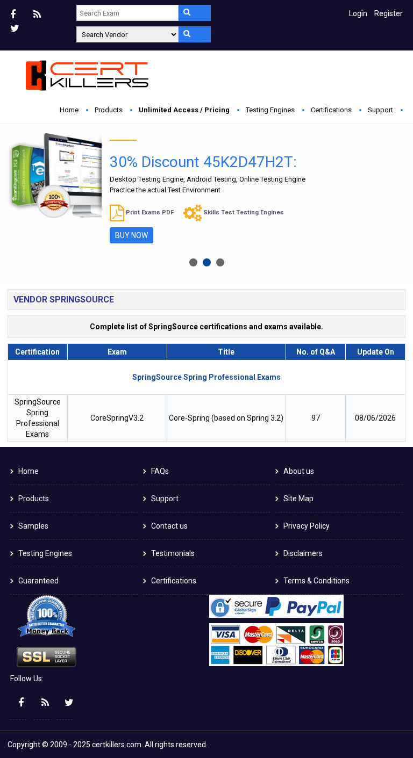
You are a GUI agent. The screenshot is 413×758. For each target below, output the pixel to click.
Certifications (331, 110)
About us (298, 471)
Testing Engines (270, 110)
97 (315, 418)
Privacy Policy (306, 526)
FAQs (160, 471)
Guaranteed (38, 580)
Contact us (169, 526)
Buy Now (131, 235)
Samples (33, 526)
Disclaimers (303, 553)
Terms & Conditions (316, 580)
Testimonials (173, 553)
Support (380, 110)
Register (388, 13)
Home (69, 110)
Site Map (298, 498)
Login (358, 13)
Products (109, 110)
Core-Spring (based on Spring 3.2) (226, 418)
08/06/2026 (375, 418)
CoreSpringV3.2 (117, 418)
